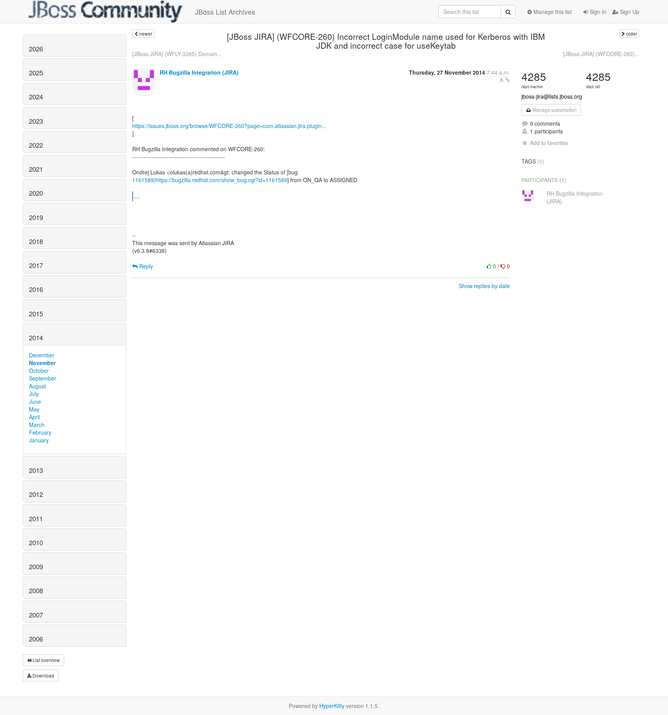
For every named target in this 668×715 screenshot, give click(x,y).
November (42, 363)
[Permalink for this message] (507, 79)
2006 (36, 638)
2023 (36, 121)
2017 (36, 265)
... (137, 195)
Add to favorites (549, 143)
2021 (36, 169)
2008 (36, 590)
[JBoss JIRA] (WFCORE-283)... (601, 54)
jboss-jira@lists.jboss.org (551, 96)
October (39, 370)
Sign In (597, 11)
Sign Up (629, 11)
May (34, 409)
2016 (36, 289)
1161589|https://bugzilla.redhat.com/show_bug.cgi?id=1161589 (209, 180)
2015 (36, 313)
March (36, 424)
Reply (145, 266)
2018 (36, 241)
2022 (36, 145)
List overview (45, 660)
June (35, 401)
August (37, 386)
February (40, 432)
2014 (36, 337)
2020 (36, 193)
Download (42, 675)
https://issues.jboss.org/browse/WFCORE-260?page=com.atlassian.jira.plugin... (229, 126)
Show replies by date (484, 286)
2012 (36, 494)
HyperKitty (331, 706)
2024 (36, 96)
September (42, 378)
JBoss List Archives (225, 12)
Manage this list (552, 11)
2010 (36, 542)
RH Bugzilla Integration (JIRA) (199, 72)
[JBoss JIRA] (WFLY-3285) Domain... (177, 54)
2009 (36, 566)
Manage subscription (554, 109)
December (42, 355)
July (34, 394)
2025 (36, 72)
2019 (36, 217)
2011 (36, 518)
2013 (36, 470)
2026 (36, 48)
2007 (36, 614)
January (39, 440)
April (34, 417)
